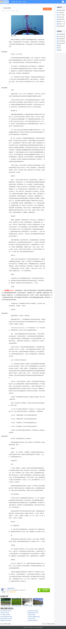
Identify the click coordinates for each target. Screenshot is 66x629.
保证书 (59, 47)
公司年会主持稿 (31, 618)
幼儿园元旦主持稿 (5, 612)
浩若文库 (31, 627)
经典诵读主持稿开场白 (33, 620)
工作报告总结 (61, 12)
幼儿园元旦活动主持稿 (33, 610)
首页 (17, 1)
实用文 (20, 1)
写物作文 (60, 50)
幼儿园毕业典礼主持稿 (6, 610)
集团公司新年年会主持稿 (6, 618)
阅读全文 (13, 10)
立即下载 (48, 8)
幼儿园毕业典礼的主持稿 (6, 616)
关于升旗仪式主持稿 (5, 614)
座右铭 (59, 45)
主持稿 (24, 1)
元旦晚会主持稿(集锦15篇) (34, 616)
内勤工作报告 (61, 17)
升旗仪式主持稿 (31, 614)
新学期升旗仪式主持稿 (33, 612)
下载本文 (17, 10)
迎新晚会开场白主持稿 (6, 620)
